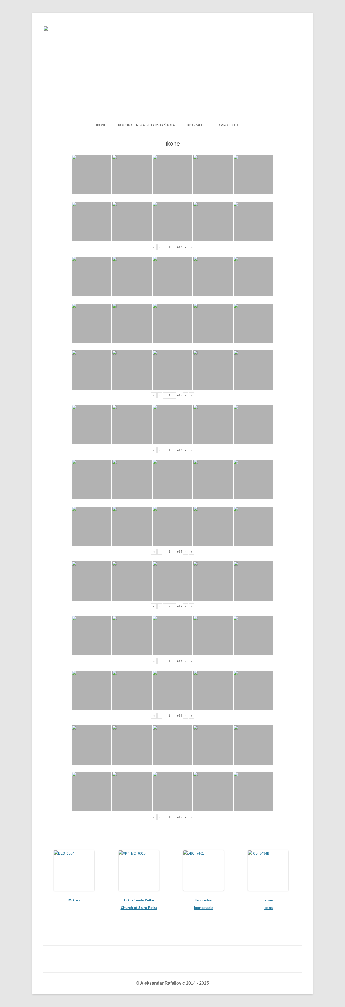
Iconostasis (203, 908)
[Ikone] (268, 870)
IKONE (101, 125)
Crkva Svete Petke (139, 900)
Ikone (268, 900)
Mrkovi (74, 900)
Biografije (196, 125)
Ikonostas (203, 900)
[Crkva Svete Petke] (139, 870)
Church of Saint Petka (139, 908)
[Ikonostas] (203, 870)
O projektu (228, 125)
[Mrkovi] (74, 870)
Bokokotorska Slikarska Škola (146, 125)
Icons (268, 908)
